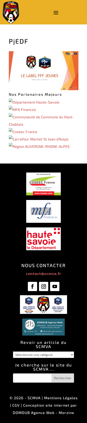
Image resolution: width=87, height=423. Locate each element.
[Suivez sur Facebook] (32, 286)
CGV (16, 405)
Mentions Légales (61, 398)
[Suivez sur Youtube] (54, 286)
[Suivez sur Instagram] (43, 286)
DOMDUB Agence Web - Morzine (43, 412)
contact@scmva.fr (43, 273)
